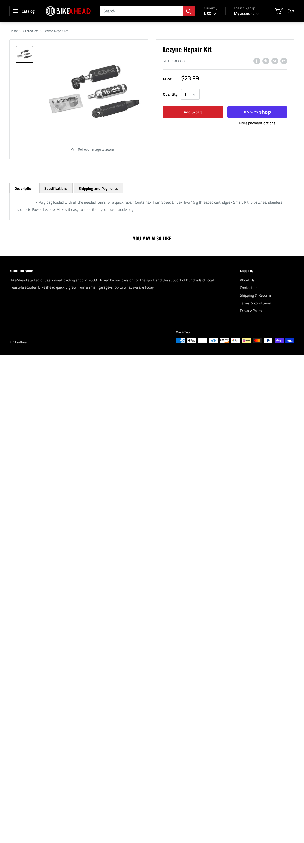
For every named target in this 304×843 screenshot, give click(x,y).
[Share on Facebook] (256, 60)
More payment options (257, 123)
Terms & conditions (255, 303)
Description (23, 188)
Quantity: (170, 94)
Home (14, 30)
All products (31, 30)
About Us (247, 280)
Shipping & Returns (255, 295)
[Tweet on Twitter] (274, 60)
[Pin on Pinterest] (265, 60)
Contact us (248, 287)
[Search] (189, 11)
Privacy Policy (251, 311)
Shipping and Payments (98, 188)
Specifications (56, 188)
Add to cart (193, 112)
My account (244, 13)
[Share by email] (283, 60)
